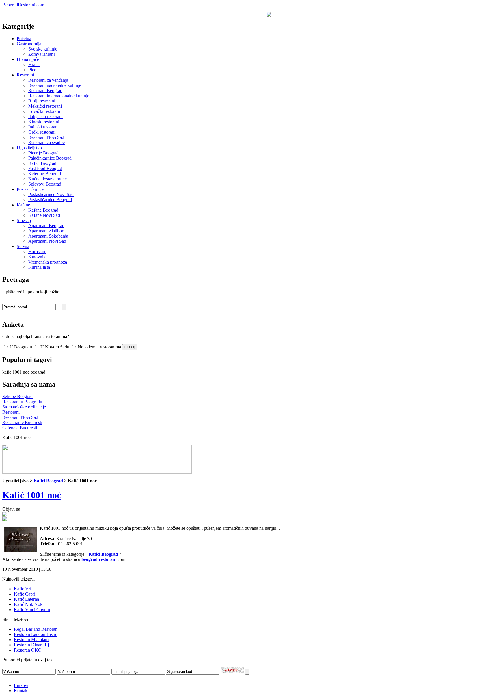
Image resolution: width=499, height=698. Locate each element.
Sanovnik (37, 256)
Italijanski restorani (45, 116)
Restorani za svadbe (46, 142)
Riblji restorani (41, 100)
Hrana (34, 64)
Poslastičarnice (30, 189)
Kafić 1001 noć (31, 495)
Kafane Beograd (43, 210)
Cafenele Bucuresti (19, 427)
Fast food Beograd (45, 168)
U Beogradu (20, 346)
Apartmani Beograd (46, 225)
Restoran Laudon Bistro (35, 634)
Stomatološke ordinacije (24, 406)
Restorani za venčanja (48, 80)
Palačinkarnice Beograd (50, 158)
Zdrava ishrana (41, 54)
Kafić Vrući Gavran (32, 609)
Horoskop (37, 251)
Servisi (23, 246)
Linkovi (21, 685)
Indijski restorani (43, 126)
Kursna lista (39, 267)
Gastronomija (29, 43)
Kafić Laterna (26, 599)
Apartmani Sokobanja (48, 236)
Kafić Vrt (22, 588)
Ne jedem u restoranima (99, 346)
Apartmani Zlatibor (45, 230)
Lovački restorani (44, 111)
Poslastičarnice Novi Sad (51, 194)
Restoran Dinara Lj (31, 644)
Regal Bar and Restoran (35, 629)
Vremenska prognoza (47, 262)
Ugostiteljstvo (29, 147)
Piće (32, 69)
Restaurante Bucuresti (22, 422)
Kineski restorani (43, 121)
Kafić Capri (24, 593)
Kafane (23, 204)
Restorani (25, 74)
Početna (24, 38)
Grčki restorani (41, 132)
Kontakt (21, 690)
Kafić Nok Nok (28, 604)
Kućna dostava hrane (47, 178)
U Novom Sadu (54, 346)
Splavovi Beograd (44, 184)
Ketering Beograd (44, 173)
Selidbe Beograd (17, 396)
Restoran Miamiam (31, 639)
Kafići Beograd (42, 163)
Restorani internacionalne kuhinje (58, 95)
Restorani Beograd (45, 90)
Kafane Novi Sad (44, 215)
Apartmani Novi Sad (47, 241)
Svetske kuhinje (42, 48)
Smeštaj (24, 220)
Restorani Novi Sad (46, 137)
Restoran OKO (28, 649)
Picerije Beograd (43, 152)
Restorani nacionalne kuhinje (54, 85)
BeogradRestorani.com (23, 4)
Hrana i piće (28, 59)
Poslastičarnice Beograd (50, 199)
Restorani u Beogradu (22, 401)
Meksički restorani (45, 106)
